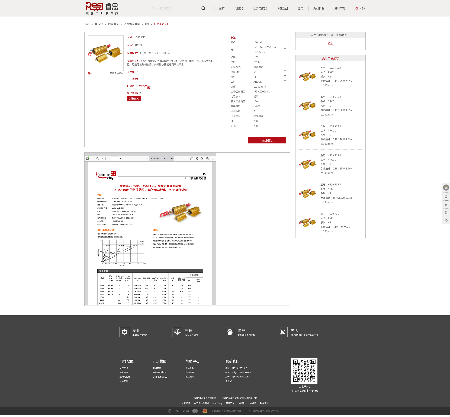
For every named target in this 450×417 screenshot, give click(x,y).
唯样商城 (264, 403)
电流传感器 (260, 8)
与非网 (253, 403)
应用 (300, 8)
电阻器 (238, 8)
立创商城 (242, 403)
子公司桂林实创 (160, 372)
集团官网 (157, 368)
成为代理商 (125, 376)
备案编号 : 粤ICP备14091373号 (226, 410)
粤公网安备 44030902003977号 (263, 410)
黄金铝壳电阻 (132, 24)
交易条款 (189, 368)
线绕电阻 (113, 24)
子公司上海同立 (160, 376)
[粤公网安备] (246, 412)
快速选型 (282, 8)
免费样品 (318, 8)
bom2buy (218, 403)
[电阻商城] (102, 8)
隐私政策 (189, 376)
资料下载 (340, 8)
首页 (222, 8)
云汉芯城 (230, 403)
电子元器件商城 (201, 403)
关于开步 (124, 368)
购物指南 (189, 372)
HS (147, 24)
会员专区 (124, 380)
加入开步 (124, 372)
